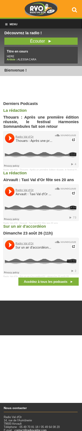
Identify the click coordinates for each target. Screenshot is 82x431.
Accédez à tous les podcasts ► (48, 281)
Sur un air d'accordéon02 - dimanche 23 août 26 (44, 276)
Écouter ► (41, 41)
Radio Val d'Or (10, 169)
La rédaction (15, 110)
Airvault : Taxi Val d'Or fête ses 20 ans (38, 223)
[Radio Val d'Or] (41, 15)
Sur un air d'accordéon (24, 226)
